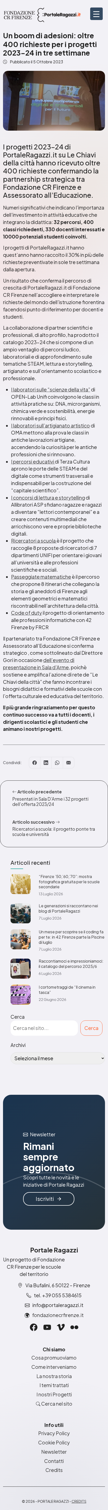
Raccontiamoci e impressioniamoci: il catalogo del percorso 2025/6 (71, 964)
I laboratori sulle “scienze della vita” (50, 389)
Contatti (54, 1461)
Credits (54, 1470)
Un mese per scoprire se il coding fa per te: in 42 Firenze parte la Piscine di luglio (71, 937)
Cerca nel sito (56, 1404)
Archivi (18, 1045)
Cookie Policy (54, 1442)
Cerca (18, 1017)
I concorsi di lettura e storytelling (48, 498)
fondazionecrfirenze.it (58, 1315)
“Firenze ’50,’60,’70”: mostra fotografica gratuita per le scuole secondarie (69, 882)
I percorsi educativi (33, 462)
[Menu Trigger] (96, 14)
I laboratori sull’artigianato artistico (50, 425)
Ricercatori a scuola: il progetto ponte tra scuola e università (53, 831)
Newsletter (54, 1452)
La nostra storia (54, 1376)
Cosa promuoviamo (54, 1358)
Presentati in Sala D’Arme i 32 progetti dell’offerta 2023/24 (50, 801)
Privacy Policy (54, 1433)
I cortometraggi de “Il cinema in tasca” (67, 990)
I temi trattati (54, 1385)
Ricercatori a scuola (34, 541)
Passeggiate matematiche (41, 577)
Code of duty (26, 613)
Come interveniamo (54, 1367)
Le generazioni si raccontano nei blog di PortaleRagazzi (68, 908)
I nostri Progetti (54, 1394)
